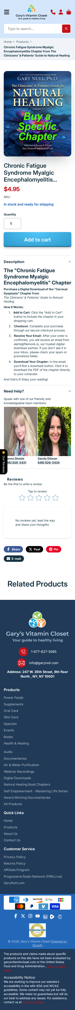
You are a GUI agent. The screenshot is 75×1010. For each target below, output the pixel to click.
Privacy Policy (15, 857)
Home (8, 41)
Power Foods (13, 698)
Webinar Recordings (19, 772)
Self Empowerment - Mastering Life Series (36, 791)
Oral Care (11, 711)
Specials (10, 724)
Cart (68, 12)
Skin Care (11, 717)
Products (22, 41)
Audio (8, 752)
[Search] (66, 29)
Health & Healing (16, 743)
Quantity (10, 214)
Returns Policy (15, 863)
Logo (31, 12)
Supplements (13, 704)
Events (9, 730)
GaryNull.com (14, 883)
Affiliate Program (16, 870)
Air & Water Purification (21, 765)
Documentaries (15, 758)
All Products (13, 804)
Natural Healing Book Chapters (27, 784)
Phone (53, 12)
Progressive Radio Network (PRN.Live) (33, 876)
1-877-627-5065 (43, 652)
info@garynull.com (43, 663)
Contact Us (12, 840)
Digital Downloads (17, 778)
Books (8, 737)
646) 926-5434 (49, 462)
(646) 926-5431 (15, 462)
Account (60, 12)
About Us (11, 834)
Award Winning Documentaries (27, 798)
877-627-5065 (32, 1002)
